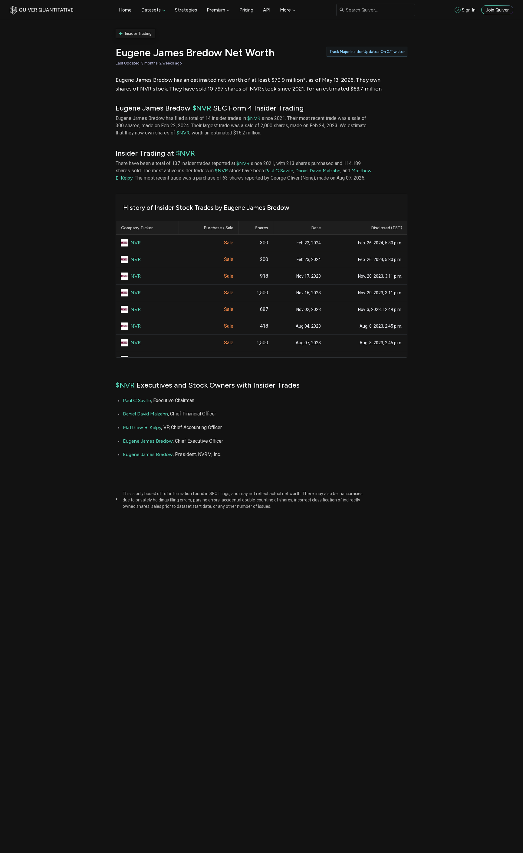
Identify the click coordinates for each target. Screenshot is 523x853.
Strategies (186, 10)
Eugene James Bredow (148, 441)
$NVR (201, 108)
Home (125, 10)
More (285, 10)
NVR (135, 243)
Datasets (151, 10)
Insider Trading (138, 33)
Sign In (468, 10)
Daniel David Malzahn (317, 171)
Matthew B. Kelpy (142, 427)
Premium (216, 10)
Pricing (246, 10)
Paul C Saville (279, 171)
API (266, 10)
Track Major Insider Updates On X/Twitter (367, 51)
